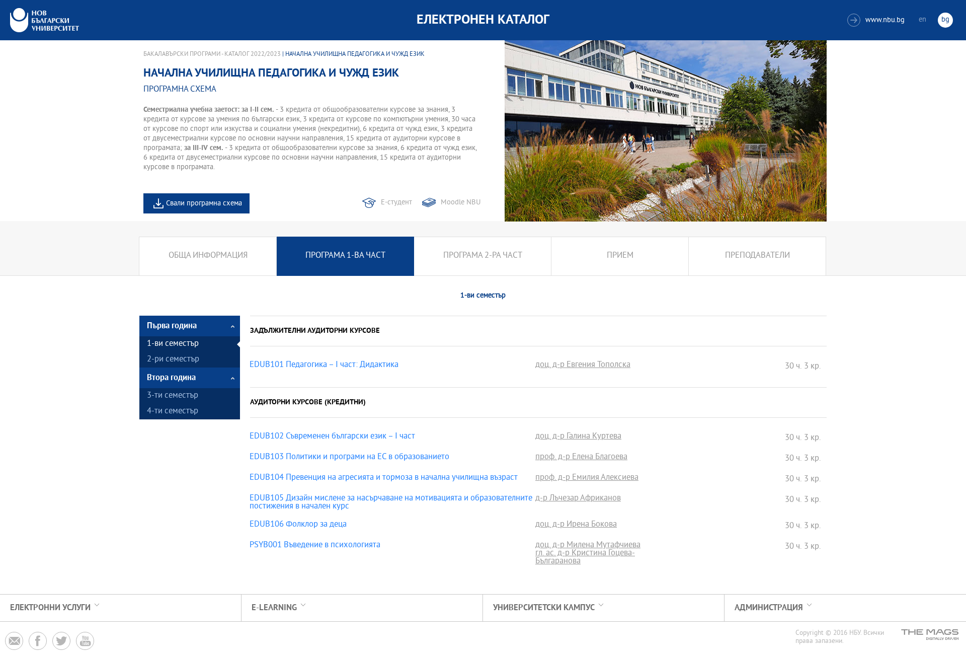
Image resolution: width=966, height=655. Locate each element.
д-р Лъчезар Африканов (578, 499)
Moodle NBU (460, 202)
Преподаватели (757, 256)
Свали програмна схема (204, 203)
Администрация (769, 608)
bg (945, 20)
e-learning (274, 608)
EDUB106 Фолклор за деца (298, 525)
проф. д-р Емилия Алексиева (586, 478)
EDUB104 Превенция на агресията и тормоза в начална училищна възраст (384, 478)
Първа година (172, 326)
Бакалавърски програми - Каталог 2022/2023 (212, 54)
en (922, 20)
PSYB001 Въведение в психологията (315, 546)
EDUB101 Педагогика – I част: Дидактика (324, 365)
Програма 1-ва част (345, 256)
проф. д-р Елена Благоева (581, 458)
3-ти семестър (172, 396)
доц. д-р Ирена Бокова (576, 525)
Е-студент (396, 202)
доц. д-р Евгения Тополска (582, 365)
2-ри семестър (173, 359)
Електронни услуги (50, 608)
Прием (620, 256)
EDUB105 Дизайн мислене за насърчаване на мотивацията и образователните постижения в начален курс (391, 503)
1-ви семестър (173, 344)
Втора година (171, 378)
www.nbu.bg (877, 20)
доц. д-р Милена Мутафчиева (587, 546)
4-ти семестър (172, 411)
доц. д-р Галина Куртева (578, 437)
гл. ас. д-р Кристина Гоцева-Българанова (585, 558)
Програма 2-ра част (482, 256)
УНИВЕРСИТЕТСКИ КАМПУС (544, 608)
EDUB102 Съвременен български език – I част (332, 437)
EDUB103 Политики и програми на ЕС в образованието (349, 458)
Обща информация (208, 256)
